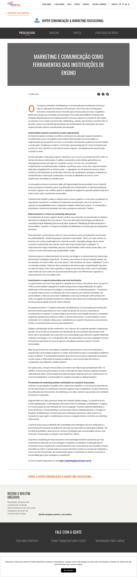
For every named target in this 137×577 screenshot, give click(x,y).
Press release (27, 33)
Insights (86, 4)
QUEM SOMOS (46, 4)
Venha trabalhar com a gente (68, 541)
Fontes (77, 33)
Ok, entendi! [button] (68, 570)
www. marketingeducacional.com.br (75, 460)
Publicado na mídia (106, 33)
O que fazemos (59, 4)
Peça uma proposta (27, 541)
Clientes (77, 4)
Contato (114, 4)
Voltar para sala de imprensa (18, 13)
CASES (69, 4)
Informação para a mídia (110, 541)
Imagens (54, 33)
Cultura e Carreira (99, 4)
